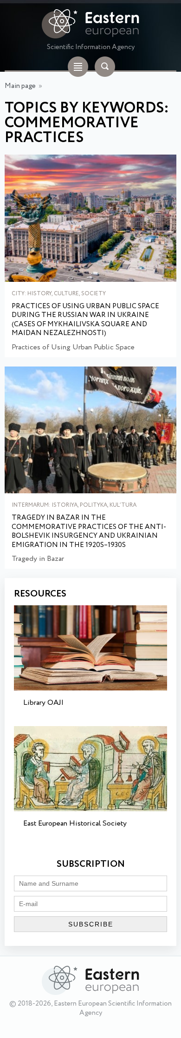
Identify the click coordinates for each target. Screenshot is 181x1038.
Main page (20, 86)
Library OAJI (43, 702)
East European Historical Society (75, 823)
